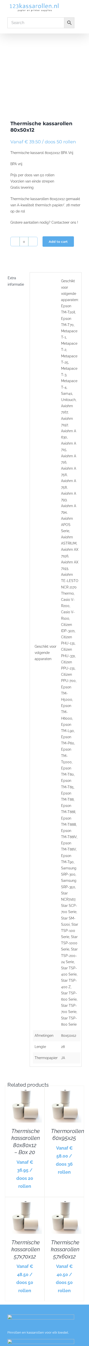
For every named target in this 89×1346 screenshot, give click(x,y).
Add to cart (58, 242)
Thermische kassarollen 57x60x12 (65, 1249)
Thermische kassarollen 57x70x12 (25, 1249)
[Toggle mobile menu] (80, 7)
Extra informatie (16, 281)
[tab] (17, 281)
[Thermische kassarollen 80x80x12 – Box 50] (44, 70)
